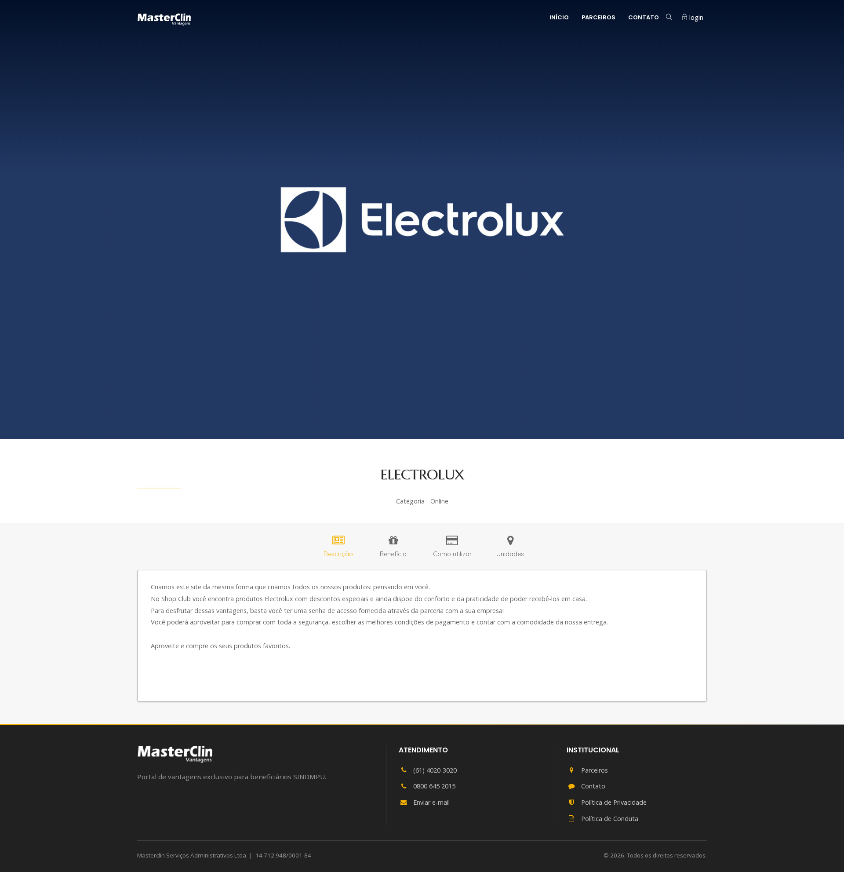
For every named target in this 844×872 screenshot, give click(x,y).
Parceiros (598, 17)
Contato (643, 17)
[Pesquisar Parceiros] (669, 17)
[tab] (338, 548)
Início (559, 17)
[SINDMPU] (175, 754)
